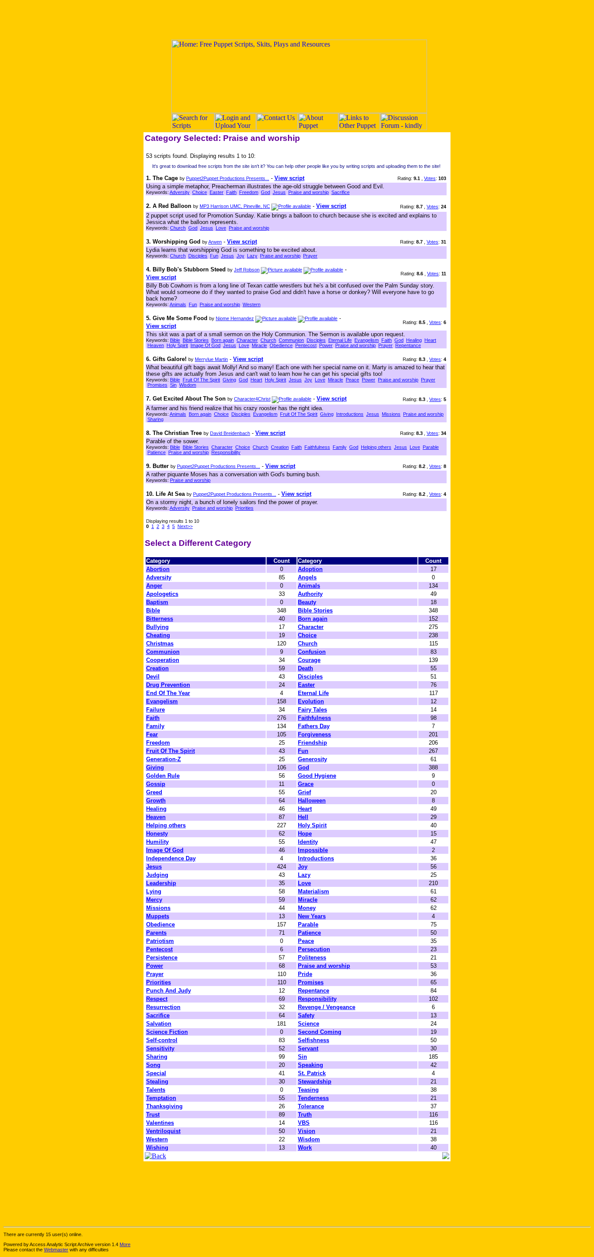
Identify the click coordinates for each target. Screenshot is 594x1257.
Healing (414, 340)
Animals (178, 304)
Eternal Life (340, 340)
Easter (217, 192)
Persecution (314, 949)
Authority (310, 594)
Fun (214, 255)
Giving (229, 379)
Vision (306, 1131)
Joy (240, 255)
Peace (352, 379)
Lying (153, 891)
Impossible (313, 850)
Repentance (408, 345)
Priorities (244, 508)
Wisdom (187, 385)
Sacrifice (340, 192)
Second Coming (319, 1032)
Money (307, 908)
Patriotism (160, 941)
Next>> (185, 526)
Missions (391, 414)
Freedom (248, 192)
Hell (303, 817)
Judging (157, 875)
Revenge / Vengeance (326, 1007)
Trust (153, 1114)
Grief (304, 792)
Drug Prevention (168, 685)
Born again (222, 340)
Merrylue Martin (211, 359)
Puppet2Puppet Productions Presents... (227, 178)
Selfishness (313, 1040)
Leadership (161, 883)
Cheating (158, 635)
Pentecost (306, 345)
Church (178, 228)
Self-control (161, 1040)
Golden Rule (163, 775)
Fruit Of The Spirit (201, 379)
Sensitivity (160, 1048)
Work (305, 1147)
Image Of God (205, 345)
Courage (309, 660)
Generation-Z (163, 759)
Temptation (161, 1098)
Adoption (310, 569)
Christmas (160, 643)
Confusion (312, 652)
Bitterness (159, 618)
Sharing (155, 419)
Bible (175, 340)
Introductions (350, 414)
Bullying (157, 627)
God (265, 192)
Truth (305, 1114)
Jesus (279, 192)
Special (156, 1073)
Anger (154, 585)
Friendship (312, 742)
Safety (306, 1015)
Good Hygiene (317, 775)
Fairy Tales (312, 709)
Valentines (160, 1123)
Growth (156, 800)
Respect (156, 999)
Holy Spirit (177, 345)
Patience (156, 452)
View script (289, 178)
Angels (307, 577)
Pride (305, 974)
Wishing (157, 1147)
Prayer (310, 255)
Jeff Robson (247, 269)
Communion (291, 340)
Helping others (376, 447)
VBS (304, 1123)
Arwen (215, 241)
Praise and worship (308, 192)
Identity (308, 842)
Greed (154, 792)
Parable (431, 447)
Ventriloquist (163, 1131)
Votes (430, 178)
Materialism (313, 891)
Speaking (310, 1065)
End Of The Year (168, 693)
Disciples (197, 255)
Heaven (155, 345)
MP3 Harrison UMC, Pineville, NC (235, 206)
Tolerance (311, 1106)
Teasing (308, 1090)
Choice (199, 192)
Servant (308, 1048)
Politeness (312, 957)
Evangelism (366, 340)
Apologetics (162, 594)
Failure (155, 709)
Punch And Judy (168, 990)
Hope (305, 833)
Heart (430, 340)
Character (247, 340)
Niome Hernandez (235, 318)
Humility (157, 842)
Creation (280, 447)
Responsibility (225, 452)
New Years (312, 916)
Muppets (157, 916)
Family (340, 447)
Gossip (155, 784)
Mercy (154, 899)
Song (153, 1065)
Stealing (157, 1081)
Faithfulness (317, 447)
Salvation (158, 1023)
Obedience (281, 345)
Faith (231, 192)
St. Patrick (312, 1073)
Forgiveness (314, 734)
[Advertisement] (297, 19)
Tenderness (313, 1098)
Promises (157, 385)
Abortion (158, 569)
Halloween (312, 800)
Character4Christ (252, 398)
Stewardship (314, 1081)
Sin (173, 385)
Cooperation (162, 660)
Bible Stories (196, 340)
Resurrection (163, 1007)
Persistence (161, 957)
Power (326, 345)
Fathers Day (314, 726)
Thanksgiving (164, 1106)
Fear (152, 734)
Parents (156, 932)
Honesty (157, 833)
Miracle (259, 345)
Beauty (307, 602)
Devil (153, 676)
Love (221, 228)
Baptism (157, 602)
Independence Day (171, 858)
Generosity (312, 759)
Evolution (311, 701)
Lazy (252, 255)
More (125, 1244)
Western (251, 304)
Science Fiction (167, 1032)
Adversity (180, 192)
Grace (306, 784)
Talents (155, 1090)
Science (308, 1023)
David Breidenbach (230, 433)
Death (305, 668)
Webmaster (56, 1249)
